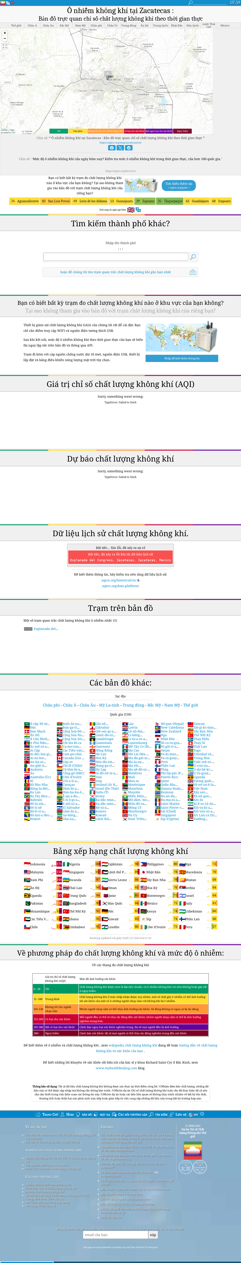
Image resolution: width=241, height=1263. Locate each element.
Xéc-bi (195, 800)
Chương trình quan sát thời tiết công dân (126, 1172)
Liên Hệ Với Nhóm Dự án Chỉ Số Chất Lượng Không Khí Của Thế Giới (60, 1136)
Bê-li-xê (33, 807)
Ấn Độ (31, 735)
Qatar (162, 781)
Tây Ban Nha (200, 731)
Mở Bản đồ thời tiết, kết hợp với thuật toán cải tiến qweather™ (132, 1165)
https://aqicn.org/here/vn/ (121, 171)
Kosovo (97, 811)
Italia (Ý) (98, 792)
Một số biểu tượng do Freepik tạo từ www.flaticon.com (135, 1189)
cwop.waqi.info (110, 1175)
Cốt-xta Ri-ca (69, 743)
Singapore (165, 815)
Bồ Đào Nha (36, 784)
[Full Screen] (4, 46)
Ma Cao (130, 750)
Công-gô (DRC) (70, 773)
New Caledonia (169, 727)
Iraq (95, 781)
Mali (128, 777)
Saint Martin (167, 803)
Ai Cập (32, 750)
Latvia (129, 727)
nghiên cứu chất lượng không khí (53, 1150)
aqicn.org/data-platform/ (120, 586)
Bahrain (33, 800)
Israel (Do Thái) (104, 788)
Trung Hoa (199, 758)
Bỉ (28, 781)
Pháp (161, 769)
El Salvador (68, 807)
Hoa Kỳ (97, 758)
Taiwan (196, 724)
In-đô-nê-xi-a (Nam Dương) (102, 775)
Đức (30, 727)
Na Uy (129, 815)
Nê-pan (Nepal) (169, 724)
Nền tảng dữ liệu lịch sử (40, 1205)
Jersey (97, 796)
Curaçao (66, 784)
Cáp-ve (65, 762)
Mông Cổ (131, 807)
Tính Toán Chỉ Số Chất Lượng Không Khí (51, 1188)
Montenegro (134, 811)
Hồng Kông (100, 750)
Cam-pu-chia (69, 754)
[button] (4, 33)
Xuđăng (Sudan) (196, 821)
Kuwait (97, 815)
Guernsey (99, 746)
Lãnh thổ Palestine (99, 821)
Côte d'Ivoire (69, 777)
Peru (161, 762)
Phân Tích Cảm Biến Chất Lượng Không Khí (52, 1168)
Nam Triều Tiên (133, 821)
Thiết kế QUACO (111, 1217)
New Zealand (168, 731)
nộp (153, 1234)
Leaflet (4, 129)
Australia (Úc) (37, 777)
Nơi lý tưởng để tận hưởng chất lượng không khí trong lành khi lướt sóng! (135, 1210)
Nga (161, 735)
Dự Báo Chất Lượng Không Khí (44, 1191)
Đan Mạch (34, 731)
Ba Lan (32, 792)
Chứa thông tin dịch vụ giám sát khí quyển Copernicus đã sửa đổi (137, 1182)
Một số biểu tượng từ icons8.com (121, 1194)
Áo (29, 773)
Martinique (133, 784)
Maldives (132, 773)
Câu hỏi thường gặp (41, 1176)
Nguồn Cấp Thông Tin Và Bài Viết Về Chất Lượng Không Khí (60, 1159)
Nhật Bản (165, 739)
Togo (194, 750)
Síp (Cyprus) (167, 819)
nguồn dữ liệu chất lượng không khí (48, 1184)
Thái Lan (197, 746)
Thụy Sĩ (196, 743)
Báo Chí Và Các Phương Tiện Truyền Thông (52, 1142)
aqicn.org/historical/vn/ (118, 580)
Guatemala (100, 743)
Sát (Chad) (165, 811)
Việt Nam (198, 788)
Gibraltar (99, 727)
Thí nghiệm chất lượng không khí (46, 1165)
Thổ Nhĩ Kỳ (199, 735)
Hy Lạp (97, 769)
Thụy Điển (198, 739)
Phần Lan (165, 765)
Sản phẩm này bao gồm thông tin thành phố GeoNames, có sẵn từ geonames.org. (136, 1156)
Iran (95, 777)
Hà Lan (97, 754)
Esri (13, 132)
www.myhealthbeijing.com (117, 1068)
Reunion (164, 792)
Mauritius (132, 788)
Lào (128, 724)
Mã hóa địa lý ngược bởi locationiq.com (125, 1199)
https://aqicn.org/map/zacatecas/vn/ (120, 142)
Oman (162, 750)
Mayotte (131, 792)
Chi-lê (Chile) (69, 765)
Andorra (33, 769)
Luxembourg (134, 743)
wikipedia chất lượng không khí (133, 1045)
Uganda (196, 777)
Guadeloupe (101, 739)
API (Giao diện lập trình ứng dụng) (47, 1202)
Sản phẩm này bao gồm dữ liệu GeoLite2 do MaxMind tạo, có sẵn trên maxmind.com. (137, 1148)
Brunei (32, 819)
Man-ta (130, 781)
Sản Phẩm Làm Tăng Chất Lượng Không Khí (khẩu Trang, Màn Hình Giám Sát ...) (57, 1196)
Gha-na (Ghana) (65, 821)
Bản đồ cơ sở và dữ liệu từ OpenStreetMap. (127, 1204)
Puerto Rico (166, 777)
